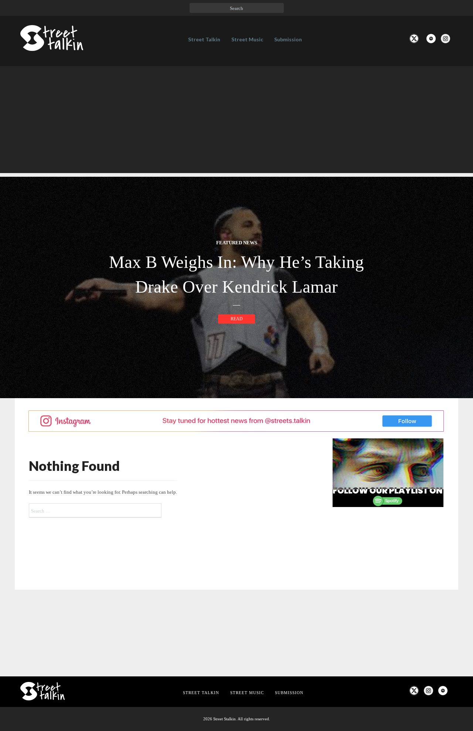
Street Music (247, 39)
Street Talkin (204, 39)
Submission (288, 39)
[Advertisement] (236, 121)
